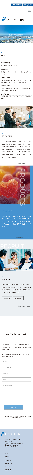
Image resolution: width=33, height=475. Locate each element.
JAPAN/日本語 (28, 5)
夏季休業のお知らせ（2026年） (10, 65)
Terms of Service (15, 417)
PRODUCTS (8, 463)
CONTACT (8, 470)
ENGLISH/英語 (16, 5)
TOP (6, 454)
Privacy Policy (26, 416)
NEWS (7, 457)
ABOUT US (8, 460)
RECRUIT (8, 467)
